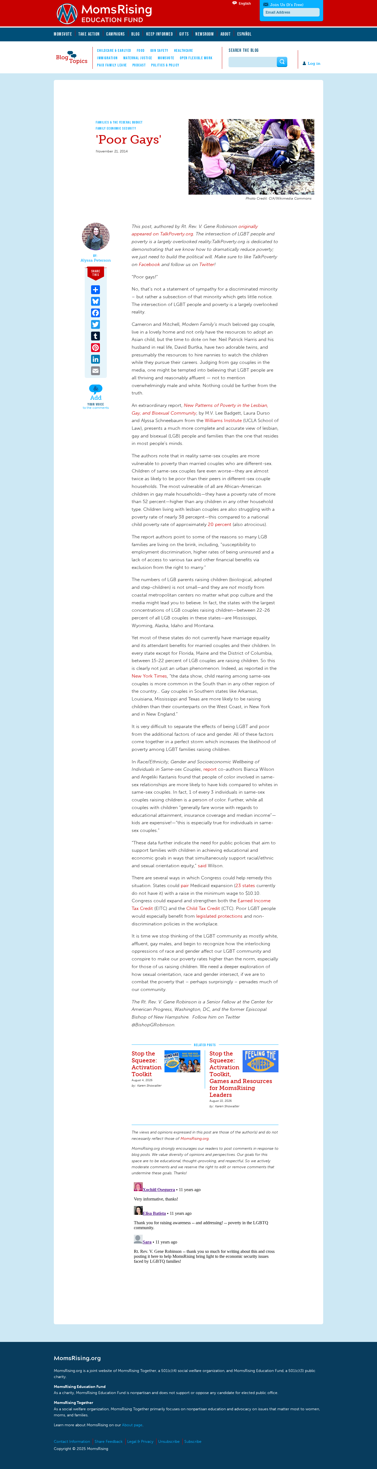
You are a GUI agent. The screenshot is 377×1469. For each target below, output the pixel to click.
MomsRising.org (107, 14)
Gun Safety (159, 50)
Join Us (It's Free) (286, 4)
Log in (314, 63)
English (245, 3)
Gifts (184, 33)
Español (244, 33)
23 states (245, 885)
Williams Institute (223, 420)
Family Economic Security (116, 128)
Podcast (139, 65)
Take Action (89, 33)
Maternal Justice (137, 58)
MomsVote (63, 33)
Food (141, 50)
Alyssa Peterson (96, 260)
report (210, 769)
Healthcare (183, 50)
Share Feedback (109, 1441)
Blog (135, 33)
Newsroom (204, 33)
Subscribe (192, 1441)
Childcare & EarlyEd (114, 50)
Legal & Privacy (140, 1441)
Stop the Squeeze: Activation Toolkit (146, 1064)
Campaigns (115, 33)
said (202, 865)
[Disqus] (205, 1249)
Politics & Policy (165, 65)
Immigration (107, 58)
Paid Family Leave (112, 65)
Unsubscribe (169, 1441)
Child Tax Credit (203, 908)
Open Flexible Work (196, 58)
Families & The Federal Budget (119, 122)
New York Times (149, 676)
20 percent (219, 524)
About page (132, 1425)
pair (185, 885)
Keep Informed (159, 33)
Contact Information (72, 1441)
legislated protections (219, 916)
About (226, 33)
